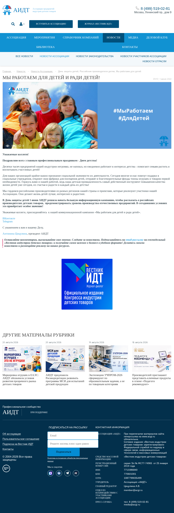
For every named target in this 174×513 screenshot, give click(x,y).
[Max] (50, 473)
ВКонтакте (9, 218)
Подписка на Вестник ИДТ (18, 444)
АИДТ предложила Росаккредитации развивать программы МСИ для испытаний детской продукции (65, 380)
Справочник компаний (81, 37)
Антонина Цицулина (15, 233)
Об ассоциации (12, 433)
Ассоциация (16, 37)
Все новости (24, 56)
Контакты (130, 47)
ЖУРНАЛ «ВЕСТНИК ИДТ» (98, 24)
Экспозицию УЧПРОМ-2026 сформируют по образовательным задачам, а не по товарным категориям (107, 380)
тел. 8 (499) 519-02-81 (136, 501)
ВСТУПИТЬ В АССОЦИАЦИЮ (51, 24)
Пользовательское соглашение (21, 438)
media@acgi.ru (132, 504)
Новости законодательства (95, 56)
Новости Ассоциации (54, 56)
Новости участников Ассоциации (143, 56)
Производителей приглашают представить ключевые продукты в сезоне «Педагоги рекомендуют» (151, 380)
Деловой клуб (157, 37)
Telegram (8, 221)
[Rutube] (76, 473)
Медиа (133, 37)
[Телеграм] (67, 473)
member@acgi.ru (133, 490)
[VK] (59, 473)
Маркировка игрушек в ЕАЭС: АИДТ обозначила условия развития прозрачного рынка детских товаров (21, 380)
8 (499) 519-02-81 (155, 8)
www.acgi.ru (148, 436)
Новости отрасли (154, 61)
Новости (113, 37)
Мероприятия (44, 37)
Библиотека (45, 47)
